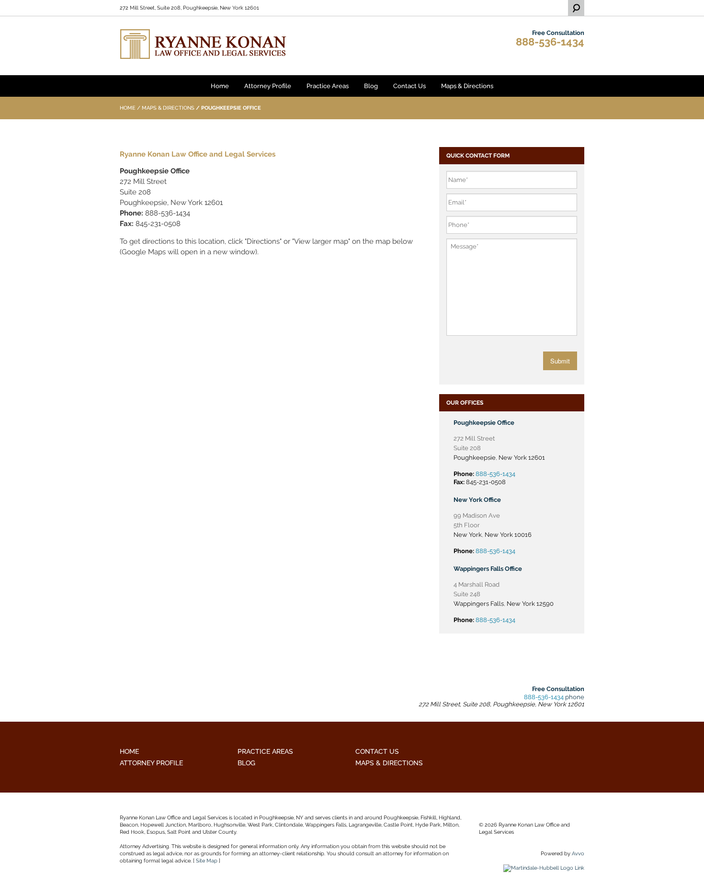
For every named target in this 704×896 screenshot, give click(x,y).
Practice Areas (328, 86)
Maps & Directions (467, 86)
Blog (371, 86)
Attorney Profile (267, 86)
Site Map (206, 861)
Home (220, 86)
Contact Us (409, 86)
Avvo (578, 854)
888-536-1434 (550, 41)
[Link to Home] (203, 42)
